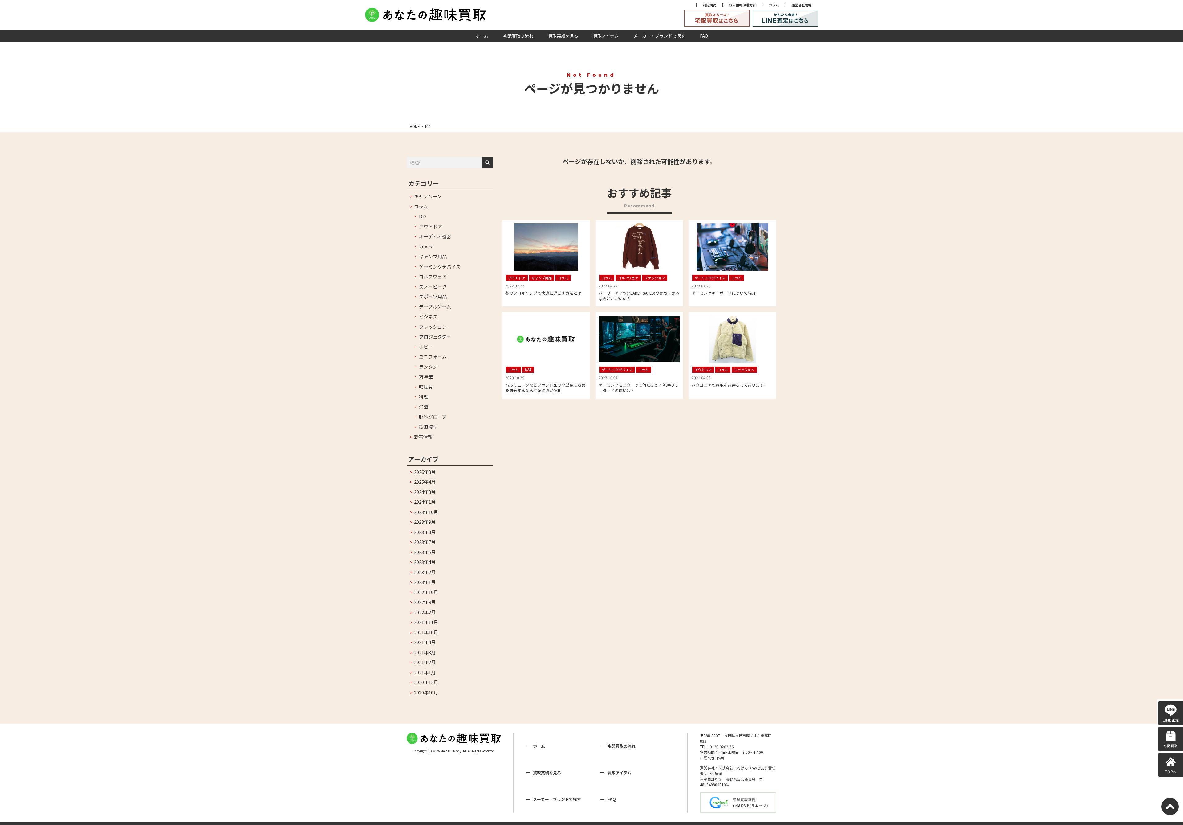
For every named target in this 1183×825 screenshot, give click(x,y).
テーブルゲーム (435, 306)
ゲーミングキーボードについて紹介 (724, 293)
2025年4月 (425, 481)
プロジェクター (435, 336)
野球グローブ (432, 416)
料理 (423, 396)
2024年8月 (425, 492)
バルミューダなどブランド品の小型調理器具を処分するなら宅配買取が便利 (545, 387)
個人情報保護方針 (742, 5)
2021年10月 (426, 632)
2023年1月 (425, 582)
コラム (774, 5)
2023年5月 (425, 552)
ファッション (433, 326)
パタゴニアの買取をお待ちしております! (728, 385)
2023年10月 (426, 512)
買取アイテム (606, 36)
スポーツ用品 (433, 296)
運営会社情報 (801, 5)
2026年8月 (425, 472)
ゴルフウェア (433, 276)
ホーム (481, 36)
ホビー (426, 346)
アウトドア (430, 226)
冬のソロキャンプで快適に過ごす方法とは (543, 293)
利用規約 (709, 5)
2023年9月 (425, 522)
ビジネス (428, 316)
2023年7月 (425, 542)
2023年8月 (425, 532)
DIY (422, 216)
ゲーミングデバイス (440, 266)
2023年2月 (425, 572)
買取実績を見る (563, 36)
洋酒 (423, 407)
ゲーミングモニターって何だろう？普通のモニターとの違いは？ (638, 387)
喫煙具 (426, 387)
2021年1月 (425, 672)
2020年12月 (426, 682)
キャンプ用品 (433, 256)
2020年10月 (426, 692)
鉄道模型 (428, 427)
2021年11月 (426, 622)
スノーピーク (433, 286)
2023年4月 (425, 562)
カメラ (426, 246)
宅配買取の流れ (518, 36)
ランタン (428, 366)
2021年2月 (425, 662)
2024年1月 (425, 502)
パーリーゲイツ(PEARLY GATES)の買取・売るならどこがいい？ (639, 296)
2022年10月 (426, 592)
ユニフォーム (433, 356)
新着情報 (423, 436)
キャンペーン (427, 196)
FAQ (704, 36)
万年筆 (426, 376)
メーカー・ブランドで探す (659, 36)
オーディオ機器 (435, 236)
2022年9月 (425, 602)
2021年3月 (425, 652)
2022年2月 (425, 612)
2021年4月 (425, 642)
